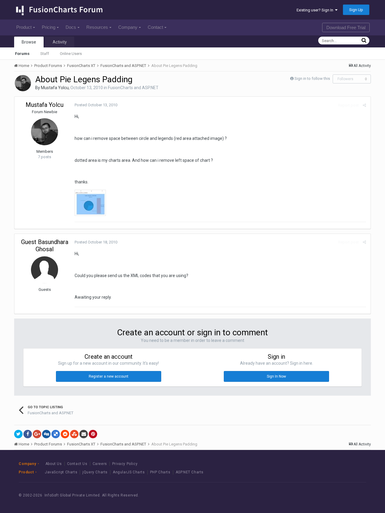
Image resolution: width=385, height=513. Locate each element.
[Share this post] (364, 105)
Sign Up (356, 10)
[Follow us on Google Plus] (354, 495)
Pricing (48, 27)
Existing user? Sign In (316, 10)
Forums (22, 53)
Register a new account (108, 376)
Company (127, 27)
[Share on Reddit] (65, 434)
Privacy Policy (124, 464)
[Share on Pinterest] (93, 434)
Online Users (71, 53)
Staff (44, 53)
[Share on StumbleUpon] (74, 434)
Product (24, 27)
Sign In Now (276, 376)
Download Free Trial (345, 27)
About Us (53, 464)
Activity (60, 42)
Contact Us (77, 464)
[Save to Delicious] (55, 434)
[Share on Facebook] (27, 434)
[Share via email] (83, 434)
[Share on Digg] (46, 434)
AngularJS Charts (129, 472)
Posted (96, 105)
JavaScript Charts (61, 472)
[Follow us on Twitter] (341, 495)
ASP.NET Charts (190, 472)
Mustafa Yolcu (55, 87)
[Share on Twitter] (18, 434)
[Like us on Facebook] (327, 495)
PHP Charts (160, 472)
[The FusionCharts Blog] (314, 495)
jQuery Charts (95, 472)
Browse (29, 42)
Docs (71, 27)
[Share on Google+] (37, 434)
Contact (155, 27)
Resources (97, 27)
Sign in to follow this (312, 78)
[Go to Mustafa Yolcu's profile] (23, 83)
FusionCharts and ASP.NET (133, 87)
